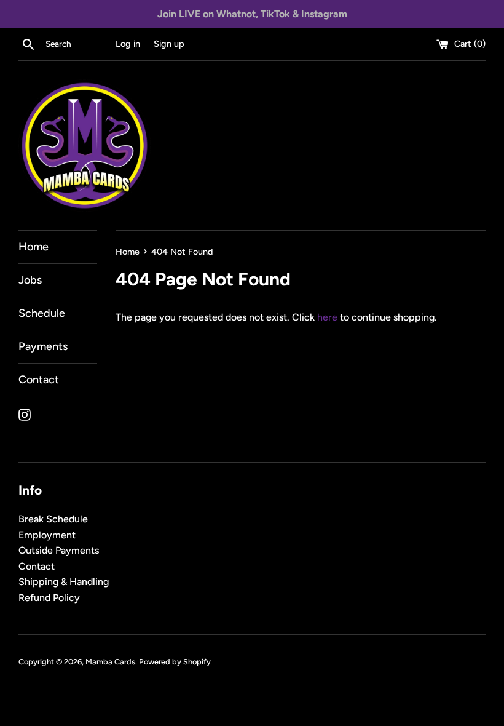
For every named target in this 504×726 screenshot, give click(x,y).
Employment (47, 535)
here (327, 317)
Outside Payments (58, 550)
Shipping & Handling (63, 582)
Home (33, 246)
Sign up (169, 43)
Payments (43, 346)
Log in (128, 43)
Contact (38, 379)
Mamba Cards (110, 661)
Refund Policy (49, 598)
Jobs (30, 280)
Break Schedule (53, 519)
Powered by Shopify (175, 661)
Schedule (41, 313)
